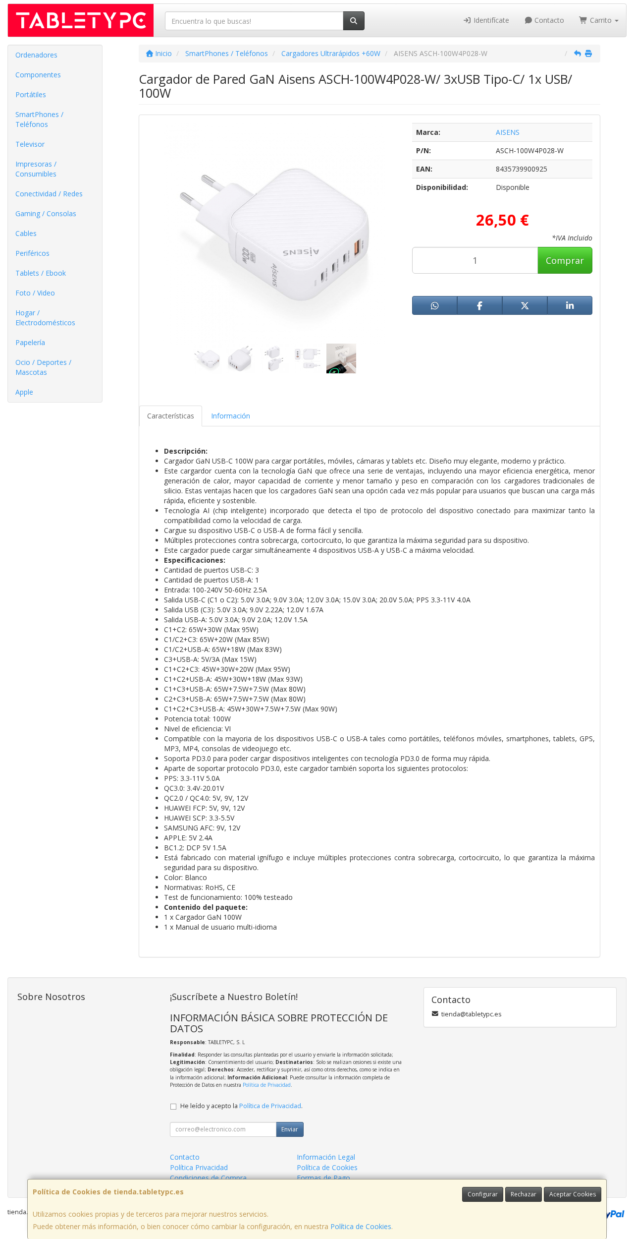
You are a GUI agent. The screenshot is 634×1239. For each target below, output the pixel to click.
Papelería (30, 342)
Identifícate (490, 20)
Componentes (38, 74)
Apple (24, 392)
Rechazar (523, 1194)
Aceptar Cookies (572, 1194)
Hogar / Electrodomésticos (45, 317)
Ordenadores (36, 54)
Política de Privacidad (267, 1084)
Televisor (30, 144)
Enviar (289, 1129)
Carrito (601, 20)
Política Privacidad (199, 1167)
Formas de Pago (323, 1177)
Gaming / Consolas (45, 213)
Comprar (565, 260)
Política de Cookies (360, 1226)
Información (230, 415)
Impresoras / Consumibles (35, 168)
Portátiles (30, 94)
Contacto (548, 20)
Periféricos (32, 253)
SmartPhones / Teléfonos (39, 119)
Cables (26, 233)
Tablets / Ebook (40, 273)
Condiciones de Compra (208, 1177)
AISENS (508, 132)
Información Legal (326, 1157)
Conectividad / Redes (49, 193)
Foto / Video (35, 292)
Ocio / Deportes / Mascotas (43, 367)
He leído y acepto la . (241, 1106)
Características (170, 415)
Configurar (483, 1194)
